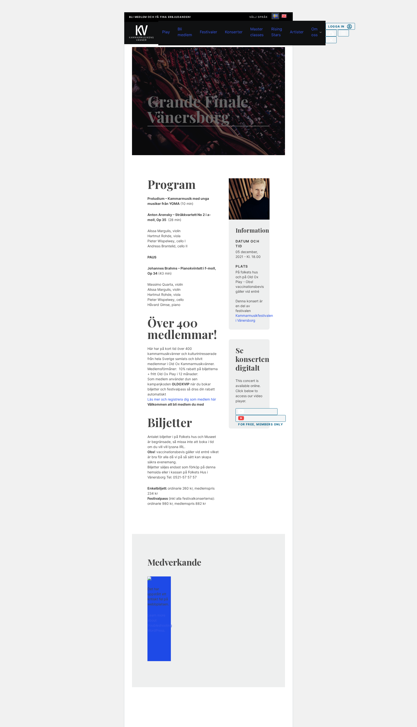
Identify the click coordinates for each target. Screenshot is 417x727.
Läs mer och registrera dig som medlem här (181, 399)
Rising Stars (276, 32)
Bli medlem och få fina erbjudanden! (160, 17)
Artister (297, 31)
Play (166, 31)
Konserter (234, 31)
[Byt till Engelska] (284, 16)
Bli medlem (185, 32)
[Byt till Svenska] (275, 16)
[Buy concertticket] (256, 411)
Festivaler (208, 31)
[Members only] (260, 418)
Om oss (314, 32)
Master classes (257, 32)
